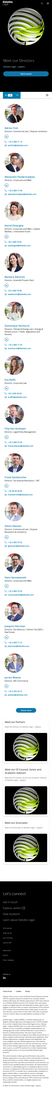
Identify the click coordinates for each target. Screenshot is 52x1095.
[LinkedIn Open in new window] (4, 978)
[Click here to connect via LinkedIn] (6, 136)
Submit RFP (7, 943)
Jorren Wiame (13, 677)
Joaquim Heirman (15, 626)
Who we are (7, 928)
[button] (42, 3)
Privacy (27, 991)
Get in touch (26, 74)
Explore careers (12, 908)
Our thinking (7, 938)
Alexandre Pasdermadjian (20, 176)
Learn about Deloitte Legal (19, 920)
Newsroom (7, 950)
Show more (26, 710)
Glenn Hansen (13, 526)
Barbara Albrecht (15, 277)
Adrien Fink (11, 128)
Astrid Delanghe (14, 225)
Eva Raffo (10, 379)
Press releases (8, 960)
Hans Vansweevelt (15, 577)
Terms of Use (7, 991)
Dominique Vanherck (17, 325)
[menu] (48, 3)
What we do (7, 933)
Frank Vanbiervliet (15, 477)
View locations (11, 914)
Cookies (18, 991)
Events (5, 955)
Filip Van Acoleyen (15, 428)
